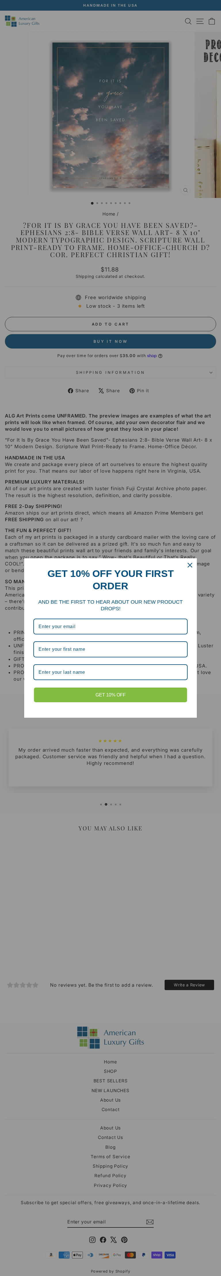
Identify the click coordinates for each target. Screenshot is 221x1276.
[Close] (190, 565)
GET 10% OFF (111, 694)
